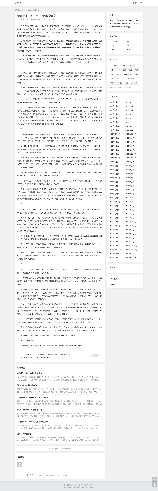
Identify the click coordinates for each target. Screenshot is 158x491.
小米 (112, 79)
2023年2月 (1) (130, 150)
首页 (135, 3)
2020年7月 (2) (114, 210)
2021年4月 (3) (130, 190)
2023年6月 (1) (130, 142)
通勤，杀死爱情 (24, 434)
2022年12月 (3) (130, 154)
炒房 (136, 74)
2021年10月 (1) (130, 178)
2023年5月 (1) (114, 146)
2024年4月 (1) (130, 122)
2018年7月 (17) (115, 257)
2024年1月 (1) (114, 130)
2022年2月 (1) (130, 170)
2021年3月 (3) (114, 194)
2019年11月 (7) (115, 226)
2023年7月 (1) (114, 142)
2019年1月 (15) (115, 246)
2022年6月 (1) (130, 166)
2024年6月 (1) (130, 118)
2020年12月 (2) (130, 198)
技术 (112, 46)
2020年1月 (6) (114, 222)
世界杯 (124, 74)
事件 (112, 50)
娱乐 (128, 42)
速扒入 (18, 3)
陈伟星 (120, 83)
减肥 (124, 70)
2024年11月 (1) (115, 110)
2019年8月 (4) (130, 230)
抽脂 (130, 70)
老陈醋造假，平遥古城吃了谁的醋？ (32, 397)
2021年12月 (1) (130, 174)
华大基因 (131, 79)
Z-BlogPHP (76, 487)
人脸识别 (122, 66)
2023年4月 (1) (130, 146)
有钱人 (137, 66)
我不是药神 (134, 83)
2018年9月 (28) (115, 253)
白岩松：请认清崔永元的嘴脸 (29, 373)
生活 (29, 10)
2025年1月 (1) (114, 106)
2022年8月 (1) (130, 162)
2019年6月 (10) (130, 234)
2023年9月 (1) (114, 138)
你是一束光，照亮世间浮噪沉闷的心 (38, 358)
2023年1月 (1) (114, 154)
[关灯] (154, 479)
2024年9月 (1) (114, 114)
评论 (31, 475)
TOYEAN (91, 487)
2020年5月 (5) (114, 214)
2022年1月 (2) (114, 174)
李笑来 (112, 83)
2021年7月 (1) (114, 186)
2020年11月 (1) (115, 202)
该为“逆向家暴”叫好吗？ (28, 385)
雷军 (117, 79)
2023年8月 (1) (130, 138)
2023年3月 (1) (114, 150)
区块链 (130, 66)
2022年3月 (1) (114, 170)
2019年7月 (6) (114, 234)
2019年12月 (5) (130, 222)
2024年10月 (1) (130, 110)
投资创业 (114, 42)
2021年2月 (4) (130, 194)
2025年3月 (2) (114, 102)
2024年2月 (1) (130, 126)
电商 (128, 46)
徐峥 (126, 83)
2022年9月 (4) (114, 162)
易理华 (112, 87)
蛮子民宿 (113, 66)
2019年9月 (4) (114, 230)
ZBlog (113, 284)
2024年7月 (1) (114, 118)
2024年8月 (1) (130, 114)
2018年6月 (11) (130, 257)
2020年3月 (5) (114, 218)
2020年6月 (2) (130, 210)
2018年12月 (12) (131, 246)
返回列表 (95, 356)
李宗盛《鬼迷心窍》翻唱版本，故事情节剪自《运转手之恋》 (47, 354)
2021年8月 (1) (130, 182)
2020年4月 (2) (130, 214)
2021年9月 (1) (114, 182)
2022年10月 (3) (130, 158)
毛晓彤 (127, 87)
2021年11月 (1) (115, 178)
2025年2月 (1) (130, 102)
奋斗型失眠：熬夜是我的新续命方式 (32, 422)
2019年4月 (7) (130, 238)
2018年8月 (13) (130, 253)
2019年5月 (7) (114, 238)
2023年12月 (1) (130, 130)
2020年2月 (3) (130, 218)
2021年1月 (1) (114, 198)
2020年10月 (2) (130, 202)
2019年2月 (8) (130, 242)
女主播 (118, 70)
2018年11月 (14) (115, 250)
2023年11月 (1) (115, 134)
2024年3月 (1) (114, 126)
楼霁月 (120, 87)
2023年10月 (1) (130, 134)
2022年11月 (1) (115, 158)
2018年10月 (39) (131, 250)
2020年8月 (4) (130, 206)
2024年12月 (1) (130, 106)
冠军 (130, 74)
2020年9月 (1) (114, 206)
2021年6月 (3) (130, 186)
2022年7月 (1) (114, 166)
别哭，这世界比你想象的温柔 (29, 409)
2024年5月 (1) (114, 122)
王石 (123, 79)
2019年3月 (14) (115, 242)
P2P (111, 70)
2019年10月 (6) (130, 226)
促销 (117, 74)
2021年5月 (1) (114, 190)
